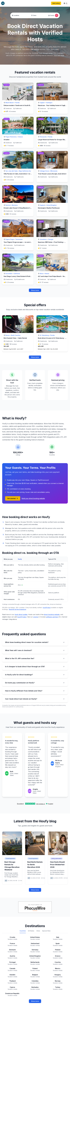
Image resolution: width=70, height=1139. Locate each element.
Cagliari (42, 102)
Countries (23, 931)
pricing (35, 617)
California (17, 273)
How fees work (59, 55)
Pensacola (43, 137)
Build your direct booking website (33, 498)
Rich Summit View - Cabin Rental (15, 338)
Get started (11, 498)
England (42, 205)
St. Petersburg (44, 335)
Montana (15, 205)
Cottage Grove (44, 171)
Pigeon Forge (9, 239)
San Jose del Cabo (11, 171)
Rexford (7, 205)
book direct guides (21, 614)
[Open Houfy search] (56, 15)
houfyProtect (47, 607)
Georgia (50, 239)
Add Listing (56, 3)
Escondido (8, 273)
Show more (35, 290)
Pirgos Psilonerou (11, 137)
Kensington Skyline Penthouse (49, 208)
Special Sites (46, 931)
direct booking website (52, 614)
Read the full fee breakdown (17, 609)
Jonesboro (43, 239)
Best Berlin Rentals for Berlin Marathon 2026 (35, 864)
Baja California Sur (25, 171)
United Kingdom (51, 205)
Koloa (41, 273)
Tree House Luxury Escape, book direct (52, 174)
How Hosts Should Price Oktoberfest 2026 (57, 864)
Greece (20, 137)
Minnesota (53, 171)
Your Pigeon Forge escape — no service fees (20, 242)
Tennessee (19, 239)
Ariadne (6, 140)
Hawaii (47, 273)
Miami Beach (9, 102)
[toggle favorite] (31, 84)
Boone (7, 335)
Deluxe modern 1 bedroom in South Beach (19, 105)
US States (31, 931)
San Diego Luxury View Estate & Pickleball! (19, 276)
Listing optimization (56, 858)
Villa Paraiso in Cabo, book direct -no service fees (22, 174)
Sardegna (49, 102)
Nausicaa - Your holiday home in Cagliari (52, 105)
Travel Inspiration (10, 858)
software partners (52, 617)
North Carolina (15, 335)
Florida (17, 102)
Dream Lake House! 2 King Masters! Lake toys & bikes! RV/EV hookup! (29, 208)
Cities (38, 931)
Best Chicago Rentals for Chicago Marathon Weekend (12, 866)
